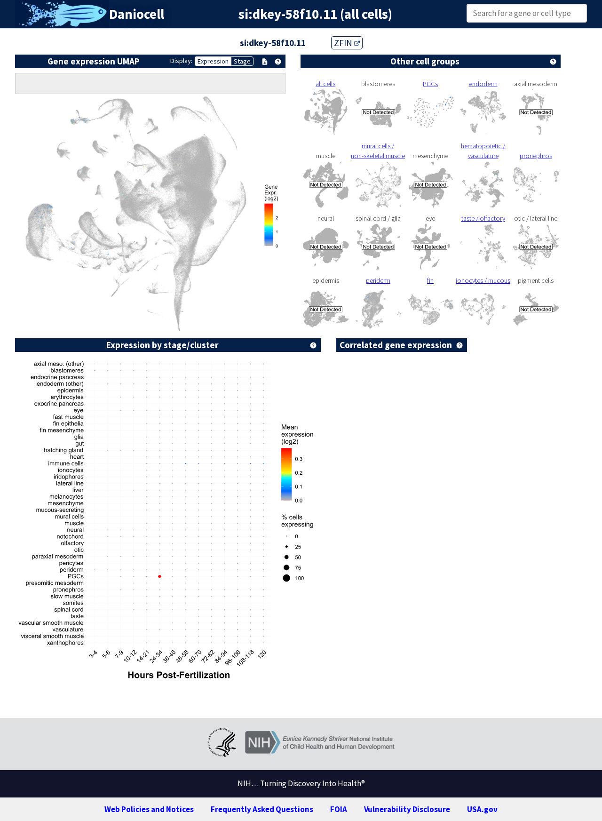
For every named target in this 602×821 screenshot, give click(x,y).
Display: (181, 60)
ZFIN (344, 42)
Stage (242, 61)
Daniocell (136, 14)
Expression (213, 61)
